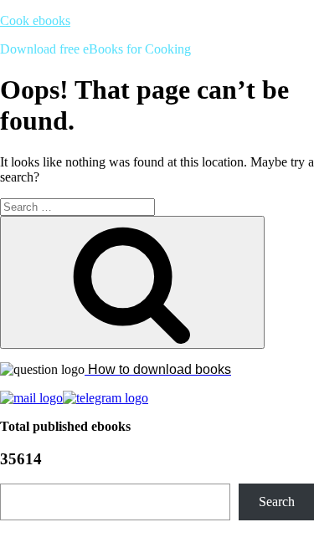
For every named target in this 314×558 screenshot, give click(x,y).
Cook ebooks (35, 20)
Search (277, 501)
